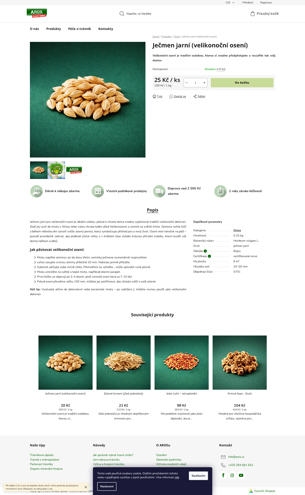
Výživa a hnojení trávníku (108, 464)
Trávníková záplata (41, 455)
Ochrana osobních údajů (171, 464)
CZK (228, 2)
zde (177, 477)
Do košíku (242, 83)
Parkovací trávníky (41, 464)
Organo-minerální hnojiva (46, 469)
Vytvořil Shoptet (264, 491)
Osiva (237, 230)
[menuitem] (34, 29)
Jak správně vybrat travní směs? (113, 455)
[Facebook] (223, 475)
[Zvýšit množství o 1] (204, 82)
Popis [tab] (152, 210)
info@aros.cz (236, 457)
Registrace (266, 2)
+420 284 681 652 (240, 465)
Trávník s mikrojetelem (44, 460)
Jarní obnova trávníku (106, 460)
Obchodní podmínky (168, 460)
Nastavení (106, 486)
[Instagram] (232, 475)
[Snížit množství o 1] (186, 82)
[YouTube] (241, 475)
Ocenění (161, 455)
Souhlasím (198, 476)
